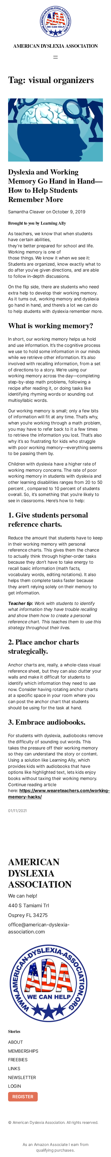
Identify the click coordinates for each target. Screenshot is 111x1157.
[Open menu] (55, 57)
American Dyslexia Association (55, 45)
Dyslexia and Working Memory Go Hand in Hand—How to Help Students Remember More (55, 185)
